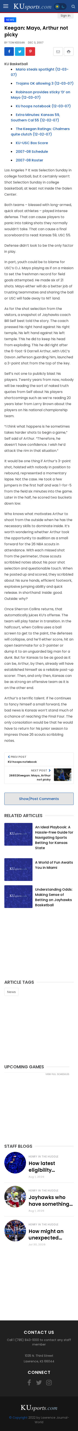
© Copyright (18, 1417)
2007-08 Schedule (32, 151)
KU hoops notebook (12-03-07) (43, 106)
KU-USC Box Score (32, 142)
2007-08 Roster (29, 160)
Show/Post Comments (39, 798)
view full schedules (57, 1074)
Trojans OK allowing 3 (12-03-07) (45, 83)
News (11, 992)
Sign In (65, 15)
